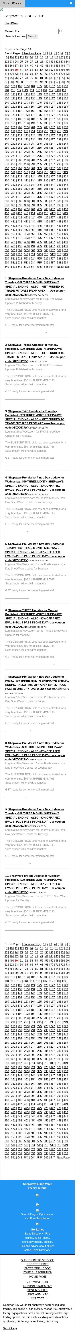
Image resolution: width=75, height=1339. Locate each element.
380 (7, 201)
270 (7, 155)
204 (33, 127)
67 (36, 73)
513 (26, 254)
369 (66, 192)
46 (62, 65)
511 (13, 254)
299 (66, 164)
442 (20, 225)
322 (20, 176)
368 (59, 192)
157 (52, 106)
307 (52, 168)
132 (20, 98)
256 (46, 147)
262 (20, 151)
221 (13, 135)
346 (46, 184)
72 (62, 73)
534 (33, 262)
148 (59, 102)
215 (39, 131)
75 (11, 78)
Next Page (63, 266)
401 (13, 209)
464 (33, 233)
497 (52, 246)
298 (59, 164)
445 (39, 225)
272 (20, 155)
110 (7, 90)
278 (59, 155)
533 (26, 262)
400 (7, 209)
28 (36, 61)
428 (59, 217)
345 (39, 184)
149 (66, 102)
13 (26, 57)
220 (7, 135)
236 (46, 139)
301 (13, 168)
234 (33, 139)
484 (33, 242)
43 (46, 65)
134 (33, 98)
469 (66, 233)
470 (7, 237)
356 (46, 188)
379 (66, 196)
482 (20, 242)
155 (39, 106)
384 (33, 201)
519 (65, 254)
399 (66, 205)
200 (7, 127)
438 (59, 221)
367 (52, 192)
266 (46, 151)
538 (59, 262)
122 (20, 94)
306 (46, 168)
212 (19, 131)
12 (21, 57)
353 (26, 188)
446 (46, 225)
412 (19, 213)
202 (20, 127)
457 (52, 229)
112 (19, 90)
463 (26, 233)
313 (26, 172)
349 (66, 184)
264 (33, 151)
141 (13, 102)
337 (52, 180)
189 (66, 119)
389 (66, 201)
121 (13, 94)
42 (41, 65)
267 (52, 151)
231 (13, 139)
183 (26, 119)
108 (59, 86)
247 (52, 143)
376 (46, 196)
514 (33, 254)
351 (13, 188)
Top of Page (10, 1328)
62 (11, 73)
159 (66, 106)
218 (59, 131)
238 (59, 139)
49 (11, 69)
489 (66, 242)
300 (7, 168)
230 (7, 139)
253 (26, 147)
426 (46, 217)
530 (7, 262)
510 (7, 254)
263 (26, 151)
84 (57, 78)
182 (20, 119)
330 (7, 180)
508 (59, 250)
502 (20, 250)
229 (66, 135)
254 (33, 147)
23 (11, 61)
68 (41, 73)
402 (20, 209)
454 (33, 229)
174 (33, 114)
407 (52, 209)
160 (7, 110)
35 (6, 65)
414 (33, 213)
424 (33, 217)
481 (13, 242)
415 (39, 213)
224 (33, 135)
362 (20, 192)
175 (39, 114)
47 (67, 65)
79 (31, 78)
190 (7, 123)
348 (59, 184)
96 (51, 82)
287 (52, 160)
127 (52, 94)
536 (46, 262)
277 (52, 155)
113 (25, 90)
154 (33, 106)
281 (13, 160)
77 (21, 78)
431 (13, 221)
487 (52, 242)
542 (20, 266)
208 (59, 127)
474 (33, 237)
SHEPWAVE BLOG (37, 1282)
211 (13, 131)
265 (39, 151)
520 (7, 258)
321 (13, 176)
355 (39, 188)
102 (20, 86)
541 (13, 266)
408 (59, 209)
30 (46, 61)
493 (26, 246)
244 (33, 143)
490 (7, 246)
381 (13, 201)
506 (46, 250)
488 (59, 242)
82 (46, 78)
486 (46, 242)
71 (57, 73)
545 (39, 266)
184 (33, 119)
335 (39, 180)
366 (46, 192)
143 (26, 102)
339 (66, 180)
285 (39, 160)
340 (7, 184)
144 (33, 102)
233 (26, 139)
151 (13, 106)
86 (67, 78)
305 (39, 168)
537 (52, 262)
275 (39, 155)
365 (39, 192)
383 (26, 201)
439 (66, 221)
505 (39, 250)
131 (13, 98)
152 (20, 106)
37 (16, 65)
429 (66, 217)
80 (36, 78)
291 (13, 164)
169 (66, 110)
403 (26, 209)
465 (39, 233)
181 (13, 119)
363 (26, 192)
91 (26, 82)
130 (7, 98)
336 (46, 180)
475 (39, 237)
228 (59, 135)
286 (46, 160)
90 (21, 82)
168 (59, 110)
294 (33, 164)
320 (7, 176)
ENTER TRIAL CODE (37, 1268)
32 (57, 61)
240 (7, 143)
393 (26, 205)
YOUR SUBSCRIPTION (37, 1272)
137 (52, 98)
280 (7, 160)
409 (66, 209)
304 (33, 168)
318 (59, 172)
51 (21, 69)
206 (46, 127)
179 (66, 114)
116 (45, 90)
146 (46, 102)
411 (13, 213)
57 (51, 69)
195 (39, 123)
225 (39, 135)
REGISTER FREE (38, 1264)
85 (62, 78)
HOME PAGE (37, 1276)
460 (7, 233)
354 (33, 188)
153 (26, 106)
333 (26, 180)
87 (6, 82)
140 (7, 102)
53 (31, 69)
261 (13, 151)
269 (66, 151)
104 (33, 86)
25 (21, 61)
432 (20, 221)
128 (59, 94)
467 (52, 233)
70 (51, 73)
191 (13, 123)
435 (39, 221)
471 (13, 237)
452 (20, 229)
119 (64, 90)
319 (65, 172)
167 (52, 110)
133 (26, 98)
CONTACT (37, 1298)
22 (6, 61)
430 (7, 221)
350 (7, 188)
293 (26, 164)
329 (66, 176)
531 (13, 262)
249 (66, 143)
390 (7, 205)
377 (52, 196)
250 (7, 147)
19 (56, 57)
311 (13, 172)
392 (20, 205)
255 (39, 147)
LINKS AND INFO (37, 1294)
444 (33, 225)
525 (39, 258)
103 (26, 86)
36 (11, 65)
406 (46, 209)
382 (20, 201)
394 (33, 205)
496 (46, 246)
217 (52, 131)
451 (13, 229)
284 (33, 160)
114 (32, 90)
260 (7, 151)
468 (59, 233)
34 (67, 61)
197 (52, 123)
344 (33, 184)
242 (20, 143)
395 (39, 205)
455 (39, 229)
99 (67, 82)
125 (39, 94)
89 (16, 82)
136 (46, 98)
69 (46, 73)
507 (52, 250)
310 (7, 172)
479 (66, 237)
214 (33, 131)
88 (11, 82)
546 (46, 266)
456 (46, 229)
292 (20, 164)
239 (66, 139)
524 (33, 258)
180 (7, 119)
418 (59, 213)
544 (33, 266)
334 (33, 180)
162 (20, 110)
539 (66, 262)
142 (20, 102)
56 (46, 69)
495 (39, 246)
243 (26, 143)
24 (16, 61)
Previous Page (32, 53)
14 (31, 57)
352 (20, 188)
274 (33, 155)
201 (13, 127)
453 (26, 229)
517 (52, 254)
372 (20, 196)
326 (46, 176)
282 (20, 160)
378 (59, 196)
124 (33, 94)
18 (51, 57)
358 (59, 188)
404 (33, 209)
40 (31, 65)
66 (31, 73)
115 (38, 90)
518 (59, 254)
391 (13, 205)
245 (39, 143)
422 (20, 217)
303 (26, 168)
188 (59, 119)
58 (57, 69)
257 (52, 147)
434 (33, 221)
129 (66, 94)
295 (39, 164)
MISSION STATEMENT (37, 1286)
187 (52, 119)
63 (16, 73)
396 (46, 205)
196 (46, 123)
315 (39, 172)
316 (46, 172)
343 (26, 184)
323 (26, 176)
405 (39, 209)
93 (36, 82)
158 (59, 106)
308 (59, 168)
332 (20, 180)
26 (26, 61)
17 (46, 57)
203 (26, 127)
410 (7, 213)
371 (13, 196)
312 (19, 172)
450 (7, 229)
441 (13, 225)
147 (52, 102)
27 (31, 61)
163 (26, 110)
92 (31, 82)
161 (13, 110)
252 (20, 147)
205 (39, 127)
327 (52, 176)
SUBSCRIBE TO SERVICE (37, 1260)
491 (13, 246)
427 (52, 217)
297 (52, 164)
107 (52, 86)
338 (59, 180)
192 (20, 123)
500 (7, 250)
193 (26, 123)
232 (20, 139)
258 (59, 147)
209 (66, 127)
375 (39, 196)
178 (59, 114)
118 (57, 90)
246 (46, 143)
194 (33, 123)
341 (13, 184)
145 (39, 102)
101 (13, 86)
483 (26, 242)
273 (26, 155)
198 (59, 123)
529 (66, 258)
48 (6, 69)
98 (62, 82)
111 (13, 90)
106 (46, 86)
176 (46, 114)
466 (46, 233)
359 (66, 188)
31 (51, 61)
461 (13, 233)
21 (67, 57)
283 (26, 160)
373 (26, 196)
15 (36, 57)
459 (66, 229)
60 (67, 69)
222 (20, 135)
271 (13, 155)
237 (52, 139)
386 (46, 201)
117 (51, 90)
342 (20, 184)
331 (13, 180)
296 (46, 164)
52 (26, 69)
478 (59, 237)
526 (46, 258)
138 (59, 98)
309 (66, 168)
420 (7, 217)
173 (26, 114)
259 (66, 147)
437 (52, 221)
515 (39, 254)
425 (39, 217)
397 (52, 205)
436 (46, 221)
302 (20, 168)
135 (39, 98)
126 (46, 94)
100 (7, 86)
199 (66, 123)
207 (52, 127)
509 (66, 250)
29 (41, 61)
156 (46, 106)
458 (59, 229)
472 (20, 237)
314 (33, 172)
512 (19, 254)
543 (26, 266)
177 (52, 114)
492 (20, 246)
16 (41, 57)
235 (39, 139)
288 (59, 160)
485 (39, 242)
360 (7, 192)
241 (13, 143)
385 (39, 201)
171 (13, 114)
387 (52, 201)
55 (41, 69)
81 (41, 78)
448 (59, 225)
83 (51, 78)
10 (11, 57)
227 (52, 135)
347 (52, 184)
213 (26, 131)
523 (26, 258)
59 (62, 69)
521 (13, 258)
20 (61, 57)
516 (46, 254)
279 (66, 155)
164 (33, 110)
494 (33, 246)
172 (20, 114)
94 (41, 82)
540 (7, 266)
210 (7, 131)
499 (66, 246)
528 (59, 258)
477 (52, 237)
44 (51, 65)
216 (46, 131)
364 (33, 192)
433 (26, 221)
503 (26, 250)
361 (13, 192)
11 (16, 57)
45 (57, 65)
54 (36, 69)
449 (66, 225)
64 (21, 73)
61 (6, 73)
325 (39, 176)
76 (16, 78)
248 (59, 143)
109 (66, 86)
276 (46, 155)
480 (7, 242)
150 (7, 106)
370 (7, 196)
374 (33, 196)
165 (39, 110)
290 (7, 164)
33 (62, 61)
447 (52, 225)
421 (13, 217)
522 (20, 258)
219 (65, 131)
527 (52, 258)
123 (26, 94)
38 (21, 65)
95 (46, 82)
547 (52, 266)
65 (26, 73)
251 (13, 147)
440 (7, 225)
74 (6, 78)
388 (59, 201)
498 (59, 246)
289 (66, 160)
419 (65, 213)
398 (59, 205)
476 (46, 237)
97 (57, 82)
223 (26, 135)
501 (13, 250)
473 (26, 237)
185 (39, 119)
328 (59, 176)
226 (46, 135)
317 (52, 172)
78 (26, 78)
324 (33, 176)
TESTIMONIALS (37, 1290)
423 (26, 217)
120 (7, 94)
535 (39, 262)
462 (20, 233)
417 (52, 213)
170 (7, 114)
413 (26, 213)
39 (26, 65)
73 (67, 73)
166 (46, 110)
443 (26, 225)
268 (59, 151)
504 (33, 250)
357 (52, 188)
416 (46, 213)
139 (66, 98)
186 (46, 119)
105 (39, 86)
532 (20, 262)
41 (36, 65)
